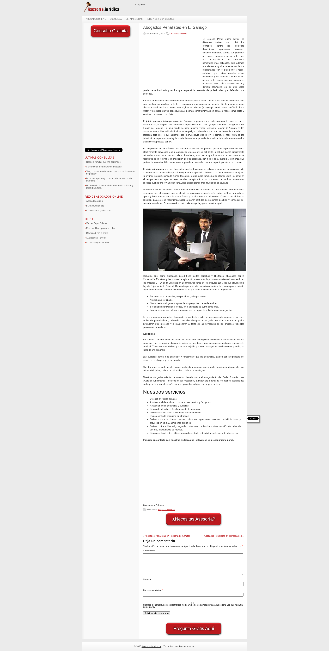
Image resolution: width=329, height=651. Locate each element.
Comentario (149, 550)
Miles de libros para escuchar (100, 228)
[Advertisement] (172, 61)
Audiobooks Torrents (96, 237)
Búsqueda (116, 19)
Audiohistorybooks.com (97, 242)
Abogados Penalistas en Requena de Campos (167, 536)
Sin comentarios (178, 34)
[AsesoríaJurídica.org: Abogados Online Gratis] (101, 11)
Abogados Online (96, 19)
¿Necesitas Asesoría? (193, 519)
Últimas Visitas (134, 19)
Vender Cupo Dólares (96, 223)
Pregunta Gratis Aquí (193, 628)
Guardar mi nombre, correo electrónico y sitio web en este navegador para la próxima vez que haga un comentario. (193, 606)
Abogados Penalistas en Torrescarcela (223, 536)
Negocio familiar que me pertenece (103, 162)
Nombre (147, 579)
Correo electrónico (153, 590)
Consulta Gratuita (111, 30)
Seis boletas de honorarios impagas (104, 166)
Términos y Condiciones (160, 19)
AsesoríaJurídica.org (152, 646)
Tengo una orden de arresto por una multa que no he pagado (110, 172)
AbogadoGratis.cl (94, 201)
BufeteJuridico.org (95, 205)
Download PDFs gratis (97, 233)
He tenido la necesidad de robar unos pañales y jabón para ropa (109, 186)
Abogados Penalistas (166, 510)
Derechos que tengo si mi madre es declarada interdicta (109, 179)
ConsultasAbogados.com (98, 210)
